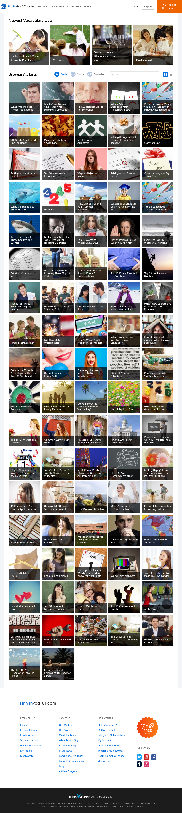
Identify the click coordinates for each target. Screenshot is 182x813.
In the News (65, 750)
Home (23, 724)
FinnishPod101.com (113, 803)
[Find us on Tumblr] (139, 764)
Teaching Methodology (110, 750)
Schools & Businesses (71, 761)
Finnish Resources (30, 745)
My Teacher (73, 6)
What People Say (68, 740)
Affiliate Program (68, 771)
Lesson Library (28, 730)
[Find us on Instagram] (146, 764)
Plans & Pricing (67, 745)
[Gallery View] (165, 74)
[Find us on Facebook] (153, 757)
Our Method (66, 724)
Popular (64, 74)
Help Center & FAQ (108, 724)
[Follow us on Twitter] (139, 757)
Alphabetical (99, 74)
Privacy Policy (131, 803)
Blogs (62, 766)
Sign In (148, 6)
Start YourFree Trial (168, 6)
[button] (136, 6)
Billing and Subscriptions (111, 735)
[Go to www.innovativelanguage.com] (91, 795)
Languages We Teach (71, 755)
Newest (80, 74)
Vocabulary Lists (29, 740)
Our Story (64, 730)
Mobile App (26, 755)
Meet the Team (67, 735)
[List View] (170, 74)
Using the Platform (108, 745)
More (86, 6)
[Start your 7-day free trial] (148, 728)
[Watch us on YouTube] (146, 757)
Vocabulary (55, 6)
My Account (104, 740)
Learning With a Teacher (111, 755)
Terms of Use (148, 803)
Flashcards (26, 735)
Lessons (41, 6)
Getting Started (106, 730)
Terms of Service (127, 806)
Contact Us (104, 761)
